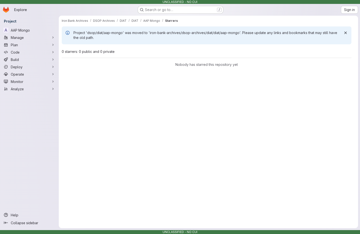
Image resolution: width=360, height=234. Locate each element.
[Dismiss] (345, 33)
